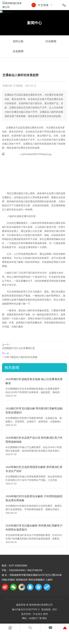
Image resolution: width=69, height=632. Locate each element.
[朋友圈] (21, 587)
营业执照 (46, 609)
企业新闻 (18, 51)
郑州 (45, 613)
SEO (54, 609)
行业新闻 (51, 41)
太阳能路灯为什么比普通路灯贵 (18, 348)
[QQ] (30, 587)
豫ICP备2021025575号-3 (26, 609)
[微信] (13, 587)
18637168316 (34, 570)
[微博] (5, 587)
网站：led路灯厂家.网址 (34, 618)
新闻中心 (34, 23)
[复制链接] (47, 587)
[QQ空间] (38, 587)
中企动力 (37, 613)
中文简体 (43, 5)
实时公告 (18, 41)
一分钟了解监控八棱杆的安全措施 (19, 357)
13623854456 (17, 570)
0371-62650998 (18, 565)
